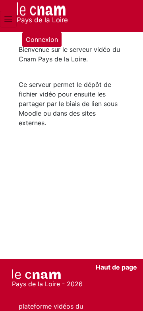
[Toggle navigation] (8, 19)
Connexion (42, 39)
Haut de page (116, 267)
